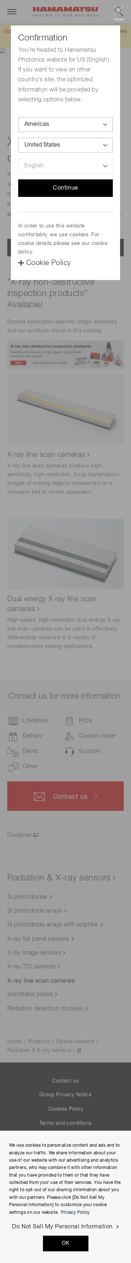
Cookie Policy (48, 263)
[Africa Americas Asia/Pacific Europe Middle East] (65, 124)
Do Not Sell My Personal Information (62, 1227)
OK (66, 1243)
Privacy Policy (75, 1212)
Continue (65, 188)
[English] (65, 166)
